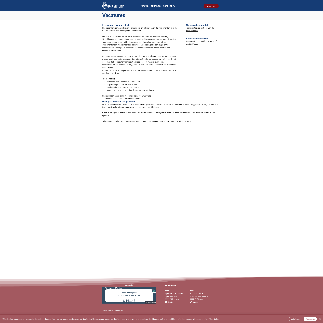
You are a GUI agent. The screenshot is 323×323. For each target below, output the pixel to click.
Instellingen (295, 319)
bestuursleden (192, 30)
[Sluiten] (319, 319)
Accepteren (310, 319)
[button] (156, 6)
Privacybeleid (213, 319)
